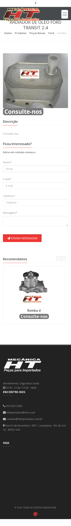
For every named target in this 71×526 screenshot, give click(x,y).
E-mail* (7, 179)
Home (8, 33)
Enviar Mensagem (23, 238)
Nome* (7, 162)
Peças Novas (37, 33)
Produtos (20, 33)
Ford (51, 33)
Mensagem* (10, 213)
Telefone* (9, 196)
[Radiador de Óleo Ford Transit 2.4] (35, 80)
